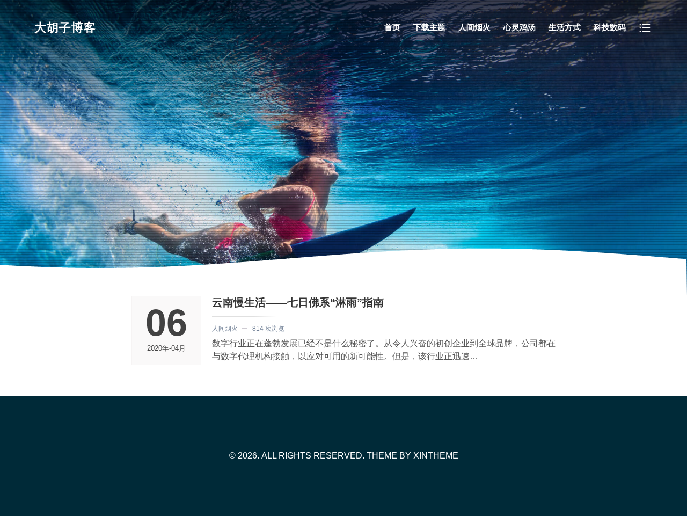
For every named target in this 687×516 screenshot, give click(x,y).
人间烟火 (474, 27)
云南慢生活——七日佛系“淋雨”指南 (298, 302)
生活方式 (565, 27)
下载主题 (429, 27)
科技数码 (610, 27)
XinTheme (435, 455)
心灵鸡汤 (519, 27)
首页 (392, 27)
